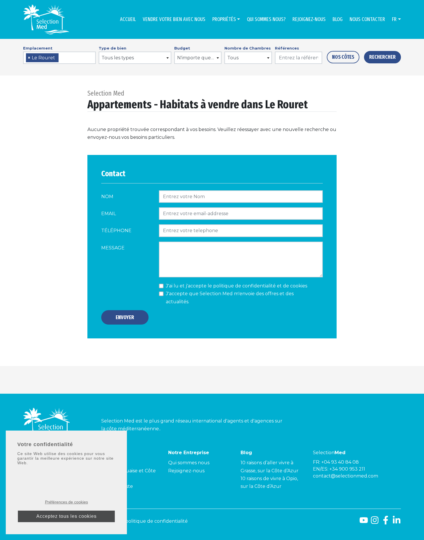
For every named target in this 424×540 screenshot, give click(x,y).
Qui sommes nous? (266, 19)
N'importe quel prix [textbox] (199, 57)
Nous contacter (367, 19)
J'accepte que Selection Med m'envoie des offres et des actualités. (230, 297)
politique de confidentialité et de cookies (260, 286)
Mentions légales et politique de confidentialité (133, 521)
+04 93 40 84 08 (340, 462)
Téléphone (116, 230)
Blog (338, 19)
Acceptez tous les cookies (66, 516)
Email (108, 213)
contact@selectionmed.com (345, 476)
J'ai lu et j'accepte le (236, 286)
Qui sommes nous (188, 462)
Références (287, 48)
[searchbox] (62, 58)
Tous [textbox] (233, 57)
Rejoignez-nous (309, 19)
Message (113, 248)
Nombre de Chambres (247, 48)
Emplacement (37, 48)
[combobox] (59, 58)
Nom (107, 196)
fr (394, 19)
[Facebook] (385, 522)
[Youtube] (363, 522)
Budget (182, 48)
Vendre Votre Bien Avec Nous (174, 19)
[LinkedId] (396, 522)
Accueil (128, 19)
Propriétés (224, 19)
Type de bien (112, 48)
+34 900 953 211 (347, 469)
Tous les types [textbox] (118, 57)
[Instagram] (374, 522)
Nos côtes (343, 57)
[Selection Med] (46, 19)
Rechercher (382, 57)
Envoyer (125, 317)
